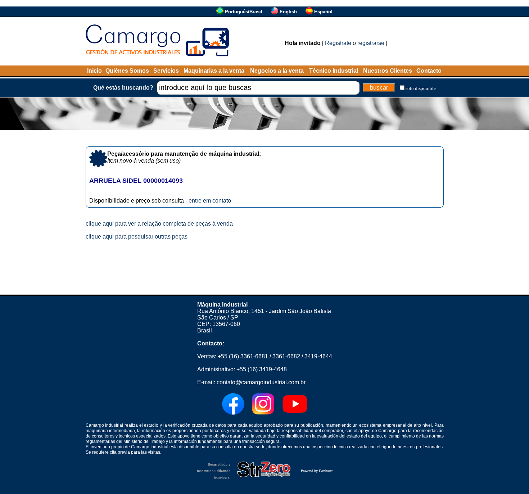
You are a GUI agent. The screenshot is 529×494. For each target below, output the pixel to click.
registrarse (370, 43)
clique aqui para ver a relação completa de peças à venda (159, 224)
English (288, 11)
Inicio (94, 71)
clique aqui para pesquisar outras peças (136, 237)
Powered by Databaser (317, 471)
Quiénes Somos (127, 71)
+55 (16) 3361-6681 (243, 356)
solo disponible (421, 88)
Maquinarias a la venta (214, 71)
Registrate (338, 43)
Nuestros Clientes (387, 71)
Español (323, 11)
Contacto (429, 71)
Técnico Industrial (333, 71)
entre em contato (210, 201)
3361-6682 (286, 356)
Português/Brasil (243, 11)
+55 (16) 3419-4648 (261, 369)
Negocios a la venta (277, 71)
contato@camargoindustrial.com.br (261, 382)
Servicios (166, 71)
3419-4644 (318, 356)
